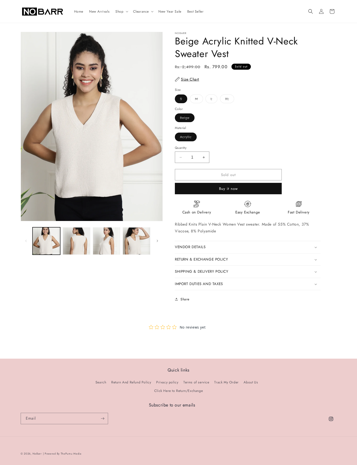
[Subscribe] (102, 418)
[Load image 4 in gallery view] (136, 241)
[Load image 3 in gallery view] (106, 241)
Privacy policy (167, 382)
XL (229, 99)
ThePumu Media (71, 454)
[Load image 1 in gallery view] (46, 241)
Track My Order (226, 382)
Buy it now (228, 188)
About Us (251, 382)
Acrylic (188, 137)
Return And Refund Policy (131, 382)
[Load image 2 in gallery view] (76, 241)
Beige (187, 118)
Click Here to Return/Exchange (178, 390)
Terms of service (196, 382)
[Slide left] (26, 241)
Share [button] (184, 299)
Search (100, 382)
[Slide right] (157, 241)
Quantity (181, 147)
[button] (121, 11)
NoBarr (37, 454)
